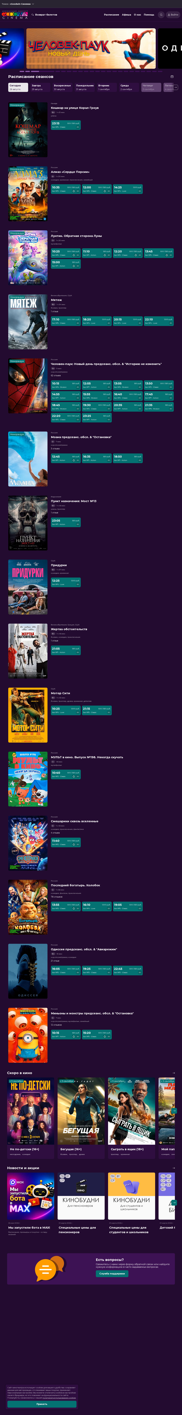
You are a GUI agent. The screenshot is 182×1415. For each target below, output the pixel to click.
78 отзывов (56, 897)
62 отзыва (56, 375)
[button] (26, 50)
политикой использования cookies (59, 1398)
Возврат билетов (46, 14)
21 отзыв (55, 961)
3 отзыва (55, 448)
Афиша (126, 14)
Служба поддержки (112, 1273)
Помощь (149, 14)
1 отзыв (54, 311)
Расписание (111, 14)
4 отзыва (55, 832)
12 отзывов (56, 1025)
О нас (137, 14)
